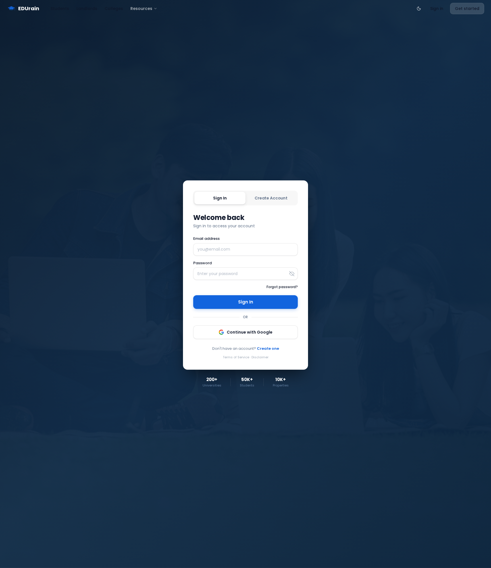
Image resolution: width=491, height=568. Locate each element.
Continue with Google (249, 332)
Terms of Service (236, 357)
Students (60, 8)
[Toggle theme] (418, 8)
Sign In (219, 198)
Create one (268, 348)
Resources (141, 8)
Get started (467, 8)
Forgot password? (282, 286)
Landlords (86, 8)
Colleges (114, 8)
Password (202, 263)
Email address (206, 238)
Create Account (271, 198)
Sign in (436, 8)
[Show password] (291, 273)
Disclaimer (260, 357)
